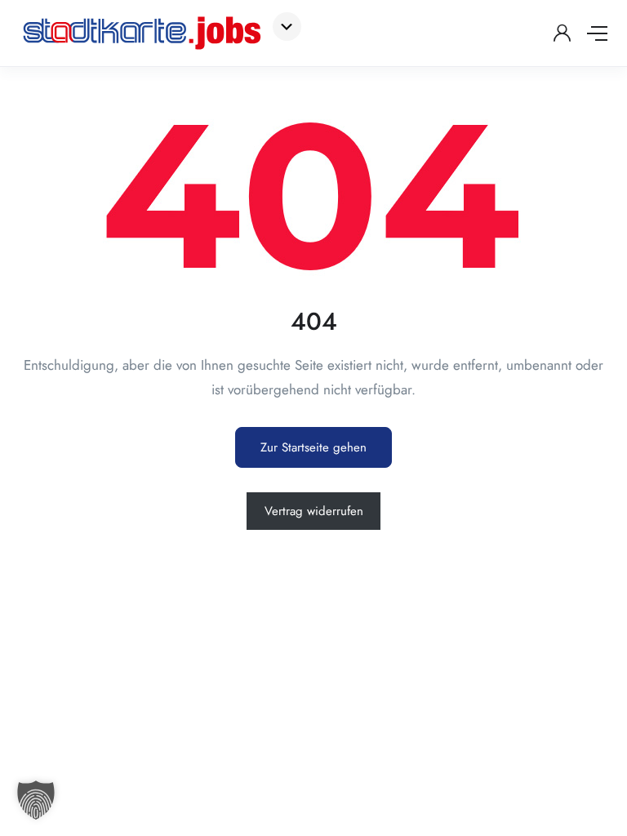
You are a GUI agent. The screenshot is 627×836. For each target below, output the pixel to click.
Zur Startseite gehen (313, 447)
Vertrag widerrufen (314, 511)
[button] (36, 800)
